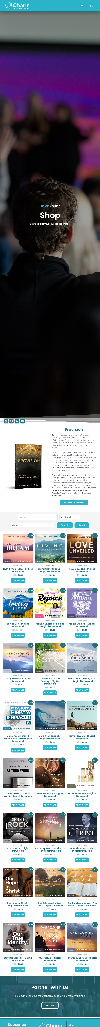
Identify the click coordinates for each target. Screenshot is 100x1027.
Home (44, 206)
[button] (82, 5)
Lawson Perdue (64, 440)
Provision (74, 429)
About (72, 1025)
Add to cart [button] (18, 580)
